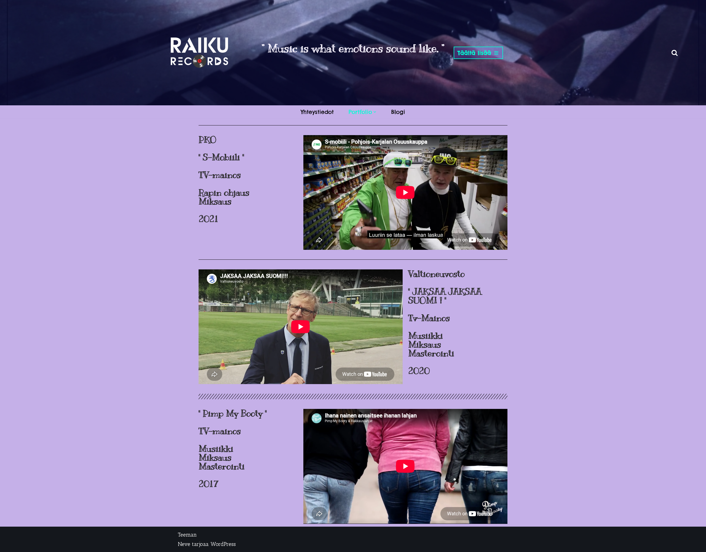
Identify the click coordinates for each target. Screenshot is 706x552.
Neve (184, 544)
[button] (374, 112)
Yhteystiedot (317, 111)
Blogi (398, 111)
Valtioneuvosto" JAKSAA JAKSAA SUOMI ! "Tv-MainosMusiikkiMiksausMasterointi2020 (445, 322)
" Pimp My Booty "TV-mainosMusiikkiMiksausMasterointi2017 (233, 448)
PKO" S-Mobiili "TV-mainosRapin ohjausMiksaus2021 (224, 179)
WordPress (223, 544)
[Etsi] (674, 52)
